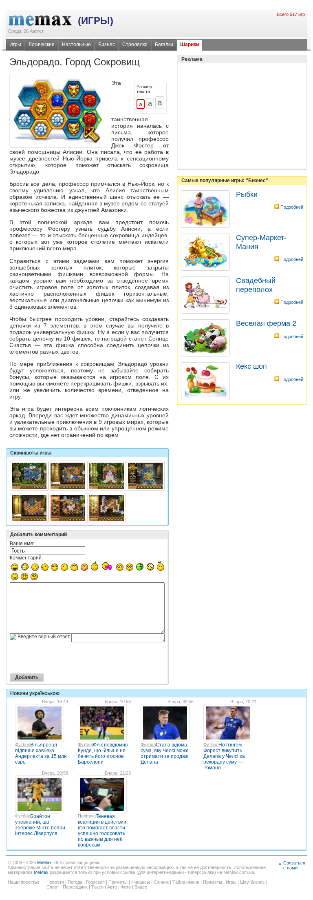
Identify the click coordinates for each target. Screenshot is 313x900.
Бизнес (106, 44)
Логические (42, 44)
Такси (97, 886)
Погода (75, 882)
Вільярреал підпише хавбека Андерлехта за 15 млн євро (41, 753)
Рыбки (247, 194)
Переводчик (75, 886)
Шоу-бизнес (252, 882)
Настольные (76, 44)
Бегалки (164, 44)
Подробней (291, 207)
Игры (15, 44)
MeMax (44, 862)
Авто (112, 886)
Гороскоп (95, 882)
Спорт (52, 886)
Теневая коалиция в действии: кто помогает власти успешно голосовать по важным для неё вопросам (103, 830)
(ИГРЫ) (95, 20)
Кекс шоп (251, 366)
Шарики (189, 44)
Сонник (161, 882)
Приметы (118, 882)
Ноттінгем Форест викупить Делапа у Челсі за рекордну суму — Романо (224, 756)
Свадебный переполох (256, 284)
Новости (55, 882)
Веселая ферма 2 (266, 323)
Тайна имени (185, 882)
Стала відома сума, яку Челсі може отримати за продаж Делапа (165, 753)
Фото (126, 886)
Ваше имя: (22, 543)
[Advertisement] (242, 95)
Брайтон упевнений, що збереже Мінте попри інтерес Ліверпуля (40, 824)
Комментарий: (26, 558)
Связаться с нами (294, 865)
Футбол (22, 744)
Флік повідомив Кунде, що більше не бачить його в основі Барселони (103, 753)
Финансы (140, 882)
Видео (140, 886)
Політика (87, 815)
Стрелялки (135, 44)
